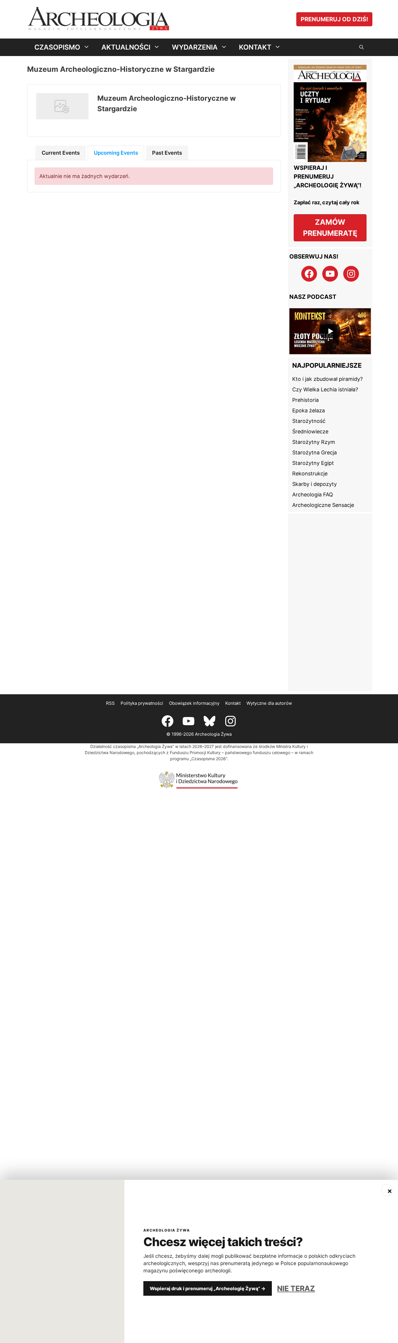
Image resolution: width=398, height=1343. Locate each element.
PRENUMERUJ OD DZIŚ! (334, 19)
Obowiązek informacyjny (194, 703)
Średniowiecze (310, 431)
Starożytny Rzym (313, 442)
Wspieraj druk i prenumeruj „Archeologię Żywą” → (207, 1288)
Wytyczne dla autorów (269, 703)
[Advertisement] (330, 602)
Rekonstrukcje (309, 473)
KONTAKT (255, 47)
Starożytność (308, 421)
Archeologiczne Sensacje (323, 505)
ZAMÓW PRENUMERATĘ (330, 228)
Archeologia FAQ (312, 494)
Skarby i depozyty (314, 484)
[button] (361, 47)
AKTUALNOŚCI (125, 47)
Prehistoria (305, 400)
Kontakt (233, 703)
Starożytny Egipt (313, 463)
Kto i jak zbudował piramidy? (327, 379)
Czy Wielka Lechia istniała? (325, 389)
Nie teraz (296, 1288)
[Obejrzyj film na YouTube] (330, 331)
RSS (110, 703)
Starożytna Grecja (314, 452)
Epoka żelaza (308, 410)
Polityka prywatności (142, 703)
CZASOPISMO (57, 47)
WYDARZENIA (195, 47)
